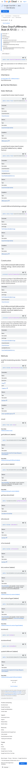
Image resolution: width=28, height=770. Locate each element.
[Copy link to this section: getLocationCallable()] (15, 464)
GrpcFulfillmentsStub (7, 127)
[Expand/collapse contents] (8, 33)
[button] (14, 85)
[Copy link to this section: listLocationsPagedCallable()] (20, 598)
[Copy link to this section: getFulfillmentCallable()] (16, 435)
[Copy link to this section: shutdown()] (9, 629)
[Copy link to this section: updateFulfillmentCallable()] (19, 651)
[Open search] (18, 1)
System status (4, 723)
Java (19, 6)
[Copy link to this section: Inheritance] (10, 75)
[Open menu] (2, 1)
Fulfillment (5, 454)
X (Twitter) (3, 748)
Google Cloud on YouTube (6, 751)
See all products (4, 704)
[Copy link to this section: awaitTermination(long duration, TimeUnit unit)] (5, 362)
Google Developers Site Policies (10, 694)
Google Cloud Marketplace (6, 709)
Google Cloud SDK (9, 6)
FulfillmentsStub (15, 78)
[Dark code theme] (23, 58)
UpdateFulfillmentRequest (16, 670)
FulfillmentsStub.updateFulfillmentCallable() (11, 677)
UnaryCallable (5, 453)
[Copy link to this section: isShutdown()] (10, 519)
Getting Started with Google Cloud (8, 732)
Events (2, 746)
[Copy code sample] (25, 58)
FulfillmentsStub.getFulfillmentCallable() (10, 460)
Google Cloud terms (22, 758)
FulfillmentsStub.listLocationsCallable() (10, 594)
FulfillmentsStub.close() (6, 430)
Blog (2, 744)
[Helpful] (9, 20)
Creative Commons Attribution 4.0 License (13, 691)
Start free (5, 11)
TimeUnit (4, 388)
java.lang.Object (4, 78)
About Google (4, 758)
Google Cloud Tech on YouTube (7, 753)
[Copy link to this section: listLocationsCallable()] (16, 567)
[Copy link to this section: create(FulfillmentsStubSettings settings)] (2, 208)
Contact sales (4, 711)
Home (2, 15)
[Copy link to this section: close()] (6, 419)
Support (3, 719)
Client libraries (10, 8)
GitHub (2, 729)
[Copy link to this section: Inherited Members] (18, 85)
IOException (5, 141)
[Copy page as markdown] (22, 30)
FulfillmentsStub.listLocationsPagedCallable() (12, 625)
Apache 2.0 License (17, 693)
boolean (4, 400)
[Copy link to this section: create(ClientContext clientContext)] (25, 95)
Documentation (8, 15)
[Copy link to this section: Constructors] (12, 261)
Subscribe (23, 763)
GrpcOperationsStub (7, 513)
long (3, 383)
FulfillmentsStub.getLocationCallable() (10, 491)
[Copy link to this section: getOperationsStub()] (15, 495)
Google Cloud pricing (5, 707)
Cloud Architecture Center (6, 736)
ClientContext (5, 116)
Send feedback (6, 23)
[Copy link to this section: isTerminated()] (11, 543)
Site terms (15, 758)
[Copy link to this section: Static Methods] (14, 91)
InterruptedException (7, 413)
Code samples (4, 734)
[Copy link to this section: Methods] (9, 356)
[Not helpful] (11, 20)
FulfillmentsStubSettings (8, 229)
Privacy (9, 758)
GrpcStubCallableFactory (8, 175)
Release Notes (4, 721)
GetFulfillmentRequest (15, 453)
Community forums (5, 717)
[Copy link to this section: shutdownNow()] (12, 640)
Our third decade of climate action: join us (11, 760)
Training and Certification (6, 738)
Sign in (24, 1)
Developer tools (16, 15)
